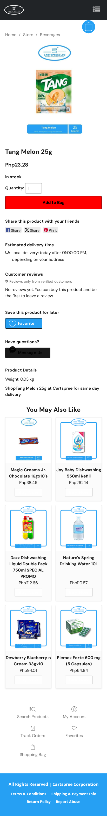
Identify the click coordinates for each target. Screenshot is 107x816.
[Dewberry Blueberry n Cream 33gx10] (28, 628)
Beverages (50, 34)
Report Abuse (68, 801)
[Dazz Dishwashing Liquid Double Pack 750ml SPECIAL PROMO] (28, 528)
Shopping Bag (33, 754)
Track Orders (33, 735)
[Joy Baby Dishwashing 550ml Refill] (79, 440)
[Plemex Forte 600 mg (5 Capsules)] (79, 628)
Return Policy (39, 801)
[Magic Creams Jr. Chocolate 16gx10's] (28, 440)
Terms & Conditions (28, 793)
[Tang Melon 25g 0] (53, 91)
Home (10, 34)
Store (28, 34)
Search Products (33, 716)
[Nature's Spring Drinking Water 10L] (79, 528)
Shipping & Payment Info (73, 793)
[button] (14, 10)
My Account (74, 716)
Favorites (74, 735)
